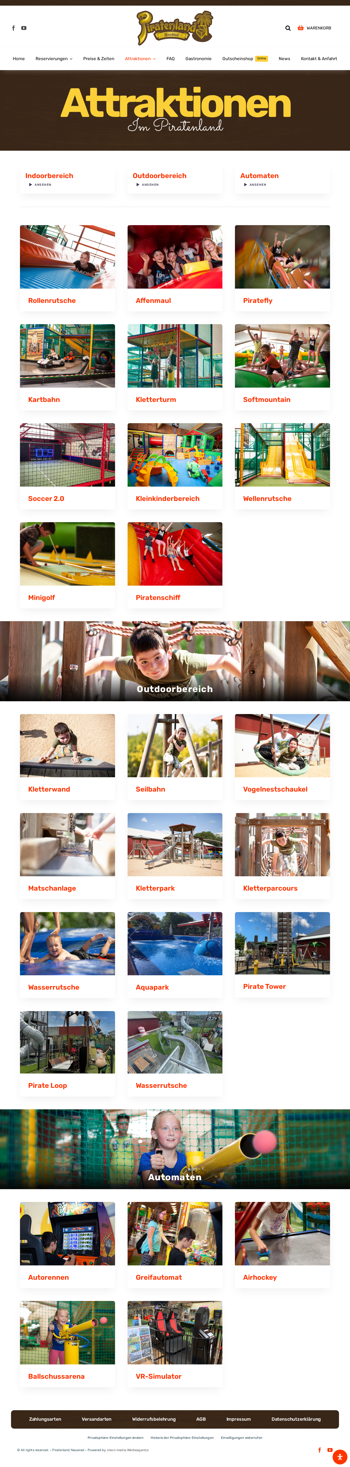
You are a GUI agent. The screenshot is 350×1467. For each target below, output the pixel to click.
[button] (288, 28)
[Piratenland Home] (175, 28)
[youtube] (23, 28)
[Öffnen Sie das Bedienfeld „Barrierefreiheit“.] (340, 1457)
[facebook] (13, 28)
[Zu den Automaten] (282, 178)
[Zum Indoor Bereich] (67, 178)
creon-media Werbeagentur (128, 1450)
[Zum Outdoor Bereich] (175, 178)
